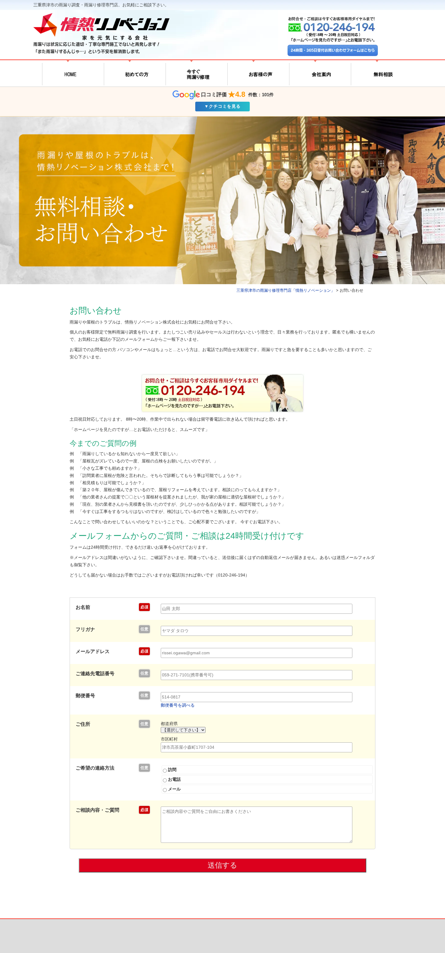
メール (174, 789)
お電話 (174, 779)
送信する (222, 865)
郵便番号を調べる (178, 705)
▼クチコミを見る (222, 106)
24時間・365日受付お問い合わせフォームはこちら (333, 50)
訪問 (171, 769)
